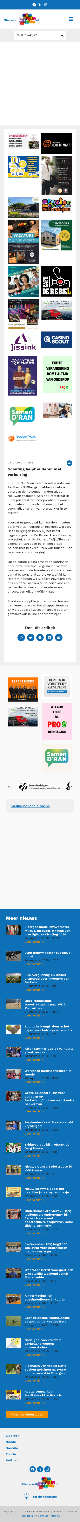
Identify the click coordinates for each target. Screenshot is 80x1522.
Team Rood (26, 1515)
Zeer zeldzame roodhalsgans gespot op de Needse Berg (47, 1319)
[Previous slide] (8, 786)
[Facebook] (34, 5)
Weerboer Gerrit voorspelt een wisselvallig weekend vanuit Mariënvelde (49, 1273)
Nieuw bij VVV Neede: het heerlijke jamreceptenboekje (47, 1190)
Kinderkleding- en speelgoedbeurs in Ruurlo (45, 1297)
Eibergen (13, 1435)
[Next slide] (71, 786)
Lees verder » (34, 942)
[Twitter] (40, 5)
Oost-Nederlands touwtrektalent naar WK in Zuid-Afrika (46, 1004)
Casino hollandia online (30, 806)
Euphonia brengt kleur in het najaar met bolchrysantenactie (48, 1028)
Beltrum (12, 1460)
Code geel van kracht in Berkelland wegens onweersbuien (43, 1343)
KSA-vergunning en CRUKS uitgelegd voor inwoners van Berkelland (47, 978)
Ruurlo (11, 1454)
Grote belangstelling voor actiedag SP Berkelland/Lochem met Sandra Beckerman (49, 1098)
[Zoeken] (62, 35)
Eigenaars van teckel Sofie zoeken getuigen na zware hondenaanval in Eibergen (45, 1369)
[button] (69, 463)
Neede (11, 1442)
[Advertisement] (40, 83)
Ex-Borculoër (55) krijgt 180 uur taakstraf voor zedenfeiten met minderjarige (49, 1247)
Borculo (12, 1448)
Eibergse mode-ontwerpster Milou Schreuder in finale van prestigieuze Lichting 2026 (47, 930)
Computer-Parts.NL (49, 1515)
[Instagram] (46, 5)
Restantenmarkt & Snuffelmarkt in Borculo (43, 1393)
